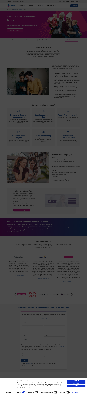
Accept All (76, 380)
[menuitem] (21, 5)
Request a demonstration (72, 227)
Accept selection (76, 383)
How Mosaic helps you (44, 39)
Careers (72, 1)
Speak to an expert (14, 30)
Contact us (74, 5)
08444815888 (44, 318)
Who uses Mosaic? (58, 39)
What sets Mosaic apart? (29, 39)
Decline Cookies (76, 385)
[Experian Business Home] (11, 5)
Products (31, 5)
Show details (75, 392)
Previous (15, 294)
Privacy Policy (29, 363)
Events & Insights (50, 5)
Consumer (9, 1)
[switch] (36, 392)
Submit (24, 360)
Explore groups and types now (22, 210)
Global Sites (77, 1)
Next (72, 294)
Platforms (20, 9)
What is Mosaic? (15, 39)
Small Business (16, 1)
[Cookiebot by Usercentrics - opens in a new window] (8, 392)
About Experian (66, 1)
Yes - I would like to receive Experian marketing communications (38, 354)
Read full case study (18, 275)
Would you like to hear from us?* (29, 352)
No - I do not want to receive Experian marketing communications (38, 356)
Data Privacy (58, 1)
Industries (39, 5)
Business (22, 1)
